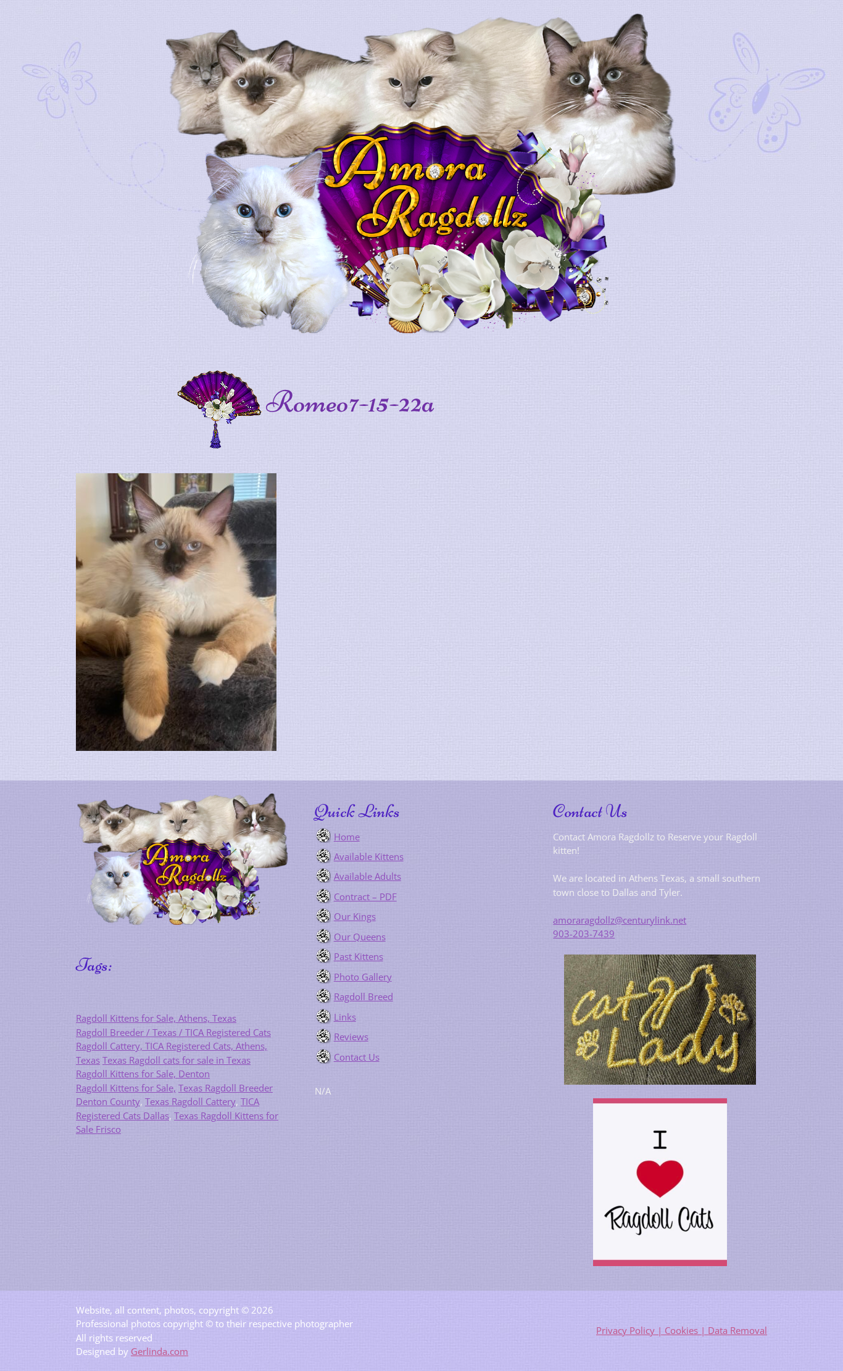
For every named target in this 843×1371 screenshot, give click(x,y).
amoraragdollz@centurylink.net (619, 920)
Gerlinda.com (159, 1351)
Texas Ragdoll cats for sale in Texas (176, 1060)
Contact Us (357, 1057)
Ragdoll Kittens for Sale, (126, 1088)
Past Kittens (358, 956)
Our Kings (355, 916)
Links (345, 1017)
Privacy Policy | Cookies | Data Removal (681, 1330)
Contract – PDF (365, 896)
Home (347, 836)
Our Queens (360, 936)
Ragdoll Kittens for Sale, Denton (143, 1073)
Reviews (351, 1036)
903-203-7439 (584, 933)
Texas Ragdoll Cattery (190, 1101)
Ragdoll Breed (363, 996)
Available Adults (367, 876)
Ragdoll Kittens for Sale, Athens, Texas (156, 1018)
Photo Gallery (363, 977)
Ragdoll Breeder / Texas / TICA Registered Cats (173, 1032)
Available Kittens (369, 856)
